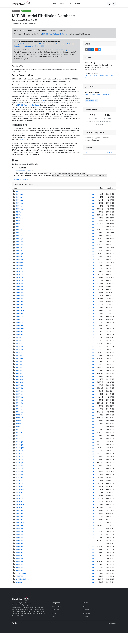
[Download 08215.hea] (93, 486)
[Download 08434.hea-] (93, 552)
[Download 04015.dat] (93, 215)
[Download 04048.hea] (93, 248)
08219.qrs (19, 507)
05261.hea (19, 361)
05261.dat (19, 358)
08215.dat (19, 483)
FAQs (69, 4)
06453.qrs (19, 397)
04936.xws (20, 316)
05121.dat (19, 343)
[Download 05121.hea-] (93, 349)
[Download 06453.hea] (93, 391)
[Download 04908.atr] (93, 286)
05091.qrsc (19, 334)
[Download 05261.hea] (93, 361)
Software (86, 609)
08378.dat (19, 516)
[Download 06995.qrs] (93, 412)
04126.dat (19, 260)
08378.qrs (19, 525)
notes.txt (22, 139)
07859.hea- (20, 439)
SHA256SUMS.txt (22, 579)
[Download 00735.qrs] (93, 200)
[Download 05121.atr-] (93, 340)
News (53, 616)
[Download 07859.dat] (93, 433)
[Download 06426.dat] (93, 373)
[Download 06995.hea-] (93, 409)
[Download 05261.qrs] (93, 367)
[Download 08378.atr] (93, 510)
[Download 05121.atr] (93, 337)
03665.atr (19, 203)
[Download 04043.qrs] (93, 239)
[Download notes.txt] (93, 582)
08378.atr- (19, 513)
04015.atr (19, 212)
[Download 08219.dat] (93, 498)
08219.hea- (20, 504)
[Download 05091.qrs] (93, 331)
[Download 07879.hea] (93, 457)
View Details (99, 124)
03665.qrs (19, 209)
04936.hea (19, 307)
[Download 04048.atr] (93, 242)
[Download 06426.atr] (93, 370)
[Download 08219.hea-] (93, 504)
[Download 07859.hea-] (93, 439)
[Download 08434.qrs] (93, 555)
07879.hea (19, 457)
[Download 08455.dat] (93, 561)
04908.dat (19, 289)
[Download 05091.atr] (93, 319)
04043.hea (19, 233)
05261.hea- (20, 364)
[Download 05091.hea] (93, 325)
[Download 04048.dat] (93, 245)
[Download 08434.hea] (93, 549)
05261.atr (19, 355)
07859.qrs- (20, 445)
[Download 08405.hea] (93, 534)
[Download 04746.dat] (93, 274)
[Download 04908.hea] (93, 292)
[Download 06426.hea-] (93, 379)
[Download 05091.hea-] (93, 328)
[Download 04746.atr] (93, 272)
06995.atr (19, 400)
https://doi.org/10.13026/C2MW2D (97, 94)
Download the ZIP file (23, 171)
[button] (86, 49)
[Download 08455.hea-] (93, 567)
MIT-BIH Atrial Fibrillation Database (54, 34)
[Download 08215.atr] (93, 480)
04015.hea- (20, 221)
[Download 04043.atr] (93, 227)
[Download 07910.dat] (93, 469)
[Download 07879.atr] (93, 451)
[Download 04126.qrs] (93, 269)
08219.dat (19, 498)
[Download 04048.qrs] (93, 254)
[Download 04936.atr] (93, 301)
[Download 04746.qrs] (93, 283)
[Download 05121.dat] (93, 343)
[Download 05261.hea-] (93, 364)
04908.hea (19, 292)
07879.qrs (19, 463)
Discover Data (56, 606)
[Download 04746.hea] (93, 277)
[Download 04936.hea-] (93, 310)
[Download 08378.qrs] (93, 525)
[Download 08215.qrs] (93, 492)
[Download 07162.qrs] (93, 427)
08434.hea (19, 549)
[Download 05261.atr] (93, 355)
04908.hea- (20, 295)
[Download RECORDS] (93, 576)
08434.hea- (20, 552)
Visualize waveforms (20, 179)
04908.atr (19, 286)
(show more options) (59, 50)
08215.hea (19, 486)
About (62, 4)
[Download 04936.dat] (93, 304)
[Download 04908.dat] (93, 289)
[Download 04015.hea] (93, 218)
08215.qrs (19, 492)
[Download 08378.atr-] (93, 513)
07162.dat (19, 418)
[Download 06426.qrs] (93, 382)
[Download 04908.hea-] (93, 295)
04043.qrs (19, 239)
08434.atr (19, 543)
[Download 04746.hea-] (93, 280)
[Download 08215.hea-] (93, 489)
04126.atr (19, 257)
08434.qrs (19, 555)
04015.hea (19, 218)
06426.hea (19, 376)
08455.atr (19, 558)
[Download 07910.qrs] (93, 477)
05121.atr (19, 337)
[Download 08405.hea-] (93, 537)
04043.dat (19, 230)
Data (84, 606)
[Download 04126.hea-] (93, 266)
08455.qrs (19, 570)
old (44, 100)
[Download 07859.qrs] (93, 442)
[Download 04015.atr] (93, 212)
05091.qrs (19, 331)
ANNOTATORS (21, 573)
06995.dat (19, 403)
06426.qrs (19, 382)
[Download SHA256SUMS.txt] (93, 579)
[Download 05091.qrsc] (93, 334)
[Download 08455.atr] (93, 558)
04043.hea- (20, 236)
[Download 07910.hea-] (93, 474)
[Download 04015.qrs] (93, 224)
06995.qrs (19, 412)
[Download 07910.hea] (93, 472)
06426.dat (19, 373)
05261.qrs (19, 367)
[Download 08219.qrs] (93, 507)
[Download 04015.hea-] (93, 221)
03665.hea (19, 206)
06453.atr (19, 385)
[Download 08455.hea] (93, 564)
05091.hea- (20, 328)
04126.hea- (20, 266)
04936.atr (19, 301)
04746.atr (19, 272)
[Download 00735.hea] (93, 197)
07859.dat (19, 433)
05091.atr (19, 319)
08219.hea (19, 501)
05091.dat (19, 322)
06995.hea (19, 406)
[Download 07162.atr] (93, 415)
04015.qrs (19, 224)
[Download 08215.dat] (93, 483)
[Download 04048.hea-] (93, 251)
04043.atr (19, 227)
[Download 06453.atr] (93, 385)
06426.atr (19, 370)
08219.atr (19, 495)
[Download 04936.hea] (93, 307)
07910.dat (19, 469)
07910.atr (19, 466)
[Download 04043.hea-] (93, 236)
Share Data (55, 609)
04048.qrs (19, 254)
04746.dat (19, 275)
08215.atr (19, 481)
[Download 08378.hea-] (93, 522)
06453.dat (19, 388)
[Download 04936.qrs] (93, 313)
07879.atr (19, 451)
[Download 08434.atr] (93, 543)
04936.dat (19, 304)
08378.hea (19, 519)
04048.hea (19, 248)
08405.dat (19, 531)
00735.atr (19, 194)
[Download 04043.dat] (93, 230)
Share (54, 4)
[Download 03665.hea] (93, 206)
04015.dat (19, 215)
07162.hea (19, 421)
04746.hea (19, 278)
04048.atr (19, 242)
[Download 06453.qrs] (93, 397)
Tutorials (85, 616)
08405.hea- (20, 537)
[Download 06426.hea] (93, 376)
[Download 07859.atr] (93, 430)
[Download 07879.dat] (93, 454)
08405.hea (19, 534)
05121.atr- (19, 340)
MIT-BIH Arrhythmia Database (28, 105)
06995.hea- (20, 409)
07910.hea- (20, 475)
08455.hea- (20, 567)
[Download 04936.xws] (93, 316)
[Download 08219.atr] (93, 495)
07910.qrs (19, 478)
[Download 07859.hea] (93, 436)
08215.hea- (20, 489)
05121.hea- (19, 349)
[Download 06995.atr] (93, 400)
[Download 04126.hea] (93, 263)
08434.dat (19, 546)
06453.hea (19, 391)
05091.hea (19, 325)
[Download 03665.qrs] (93, 209)
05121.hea (19, 346)
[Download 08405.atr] (93, 528)
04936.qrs (19, 313)
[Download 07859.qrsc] (93, 448)
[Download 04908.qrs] (93, 298)
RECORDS (19, 576)
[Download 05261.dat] (93, 358)
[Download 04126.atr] (93, 257)
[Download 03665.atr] (93, 203)
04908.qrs (19, 298)
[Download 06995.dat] (93, 403)
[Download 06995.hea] (93, 406)
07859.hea (19, 436)
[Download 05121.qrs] (93, 352)
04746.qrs (19, 284)
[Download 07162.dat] (93, 418)
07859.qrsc (20, 448)
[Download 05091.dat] (93, 322)
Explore (78, 4)
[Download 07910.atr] (93, 466)
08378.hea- (20, 522)
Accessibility (112, 623)
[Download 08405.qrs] (93, 540)
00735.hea (19, 197)
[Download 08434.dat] (93, 546)
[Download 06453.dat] (93, 388)
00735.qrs (19, 200)
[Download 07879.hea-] (93, 460)
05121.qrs (19, 352)
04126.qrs (19, 269)
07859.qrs (19, 442)
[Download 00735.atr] (93, 194)
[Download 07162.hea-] (93, 424)
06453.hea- (20, 394)
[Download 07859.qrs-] (93, 445)
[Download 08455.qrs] (93, 570)
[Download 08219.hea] (93, 501)
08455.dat (19, 561)
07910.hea (19, 472)
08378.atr (19, 510)
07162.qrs (19, 427)
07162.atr (19, 415)
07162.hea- (20, 424)
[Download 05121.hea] (93, 346)
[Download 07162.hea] (93, 421)
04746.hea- (20, 281)
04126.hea (19, 263)
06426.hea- (20, 379)
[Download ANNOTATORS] (93, 573)
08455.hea (19, 564)
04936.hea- (20, 310)
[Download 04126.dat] (93, 260)
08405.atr (19, 528)
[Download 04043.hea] (93, 233)
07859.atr (19, 430)
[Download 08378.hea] (93, 519)
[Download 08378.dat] (93, 516)
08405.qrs (19, 540)
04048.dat (19, 245)
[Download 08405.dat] (93, 531)
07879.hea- (20, 460)
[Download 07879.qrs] (93, 463)
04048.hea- (20, 251)
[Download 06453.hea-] (93, 394)
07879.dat (19, 454)
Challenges (86, 613)
